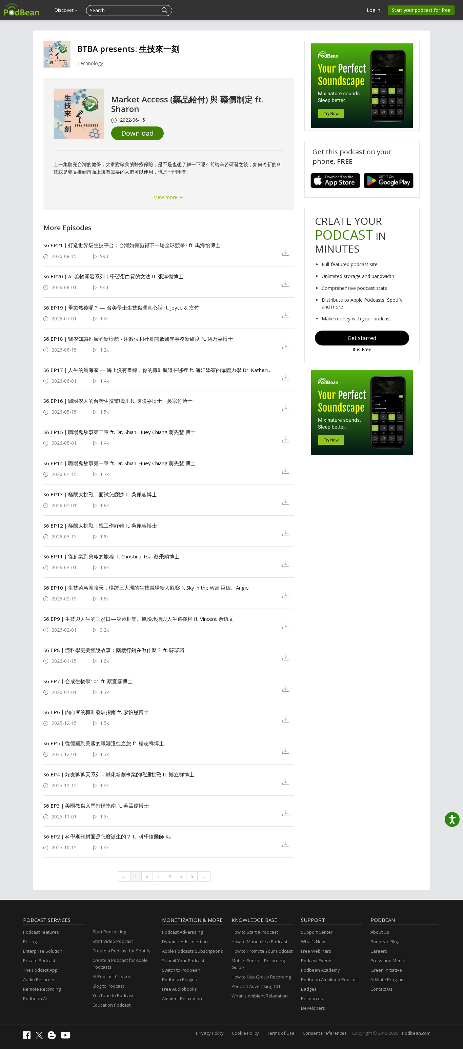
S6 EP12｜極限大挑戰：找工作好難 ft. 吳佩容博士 (100, 525)
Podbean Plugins (179, 979)
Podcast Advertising (182, 932)
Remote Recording (42, 989)
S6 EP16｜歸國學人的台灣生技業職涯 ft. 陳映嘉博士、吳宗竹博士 (118, 401)
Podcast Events (317, 960)
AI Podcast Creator (111, 976)
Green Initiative (386, 970)
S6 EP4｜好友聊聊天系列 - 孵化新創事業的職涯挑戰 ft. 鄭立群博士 (118, 774)
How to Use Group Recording (261, 977)
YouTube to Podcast (113, 995)
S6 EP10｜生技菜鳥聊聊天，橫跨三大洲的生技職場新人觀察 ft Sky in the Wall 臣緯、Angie (146, 588)
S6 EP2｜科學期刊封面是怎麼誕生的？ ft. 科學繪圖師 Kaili (109, 836)
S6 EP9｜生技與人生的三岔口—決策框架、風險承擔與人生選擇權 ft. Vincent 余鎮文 (138, 619)
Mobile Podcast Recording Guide (258, 963)
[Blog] (53, 1037)
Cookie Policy (245, 1033)
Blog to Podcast (108, 986)
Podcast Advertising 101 (256, 986)
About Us (379, 932)
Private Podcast (39, 960)
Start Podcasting (109, 932)
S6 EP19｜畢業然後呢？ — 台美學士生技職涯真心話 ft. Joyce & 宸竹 (121, 307)
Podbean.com (416, 1033)
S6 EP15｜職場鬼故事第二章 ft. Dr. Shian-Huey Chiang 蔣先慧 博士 (119, 432)
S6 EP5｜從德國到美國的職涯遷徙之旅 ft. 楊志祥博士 (103, 743)
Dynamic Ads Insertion (185, 941)
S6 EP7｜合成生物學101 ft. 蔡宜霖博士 (88, 681)
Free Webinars (316, 951)
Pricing (30, 941)
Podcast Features (41, 932)
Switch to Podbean (181, 970)
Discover (64, 10)
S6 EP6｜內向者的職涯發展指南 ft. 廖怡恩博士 (96, 712)
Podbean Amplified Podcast (329, 979)
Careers (378, 951)
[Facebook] (28, 1037)
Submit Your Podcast (183, 960)
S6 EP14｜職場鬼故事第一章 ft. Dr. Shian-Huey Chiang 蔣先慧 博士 (119, 463)
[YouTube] (67, 1036)
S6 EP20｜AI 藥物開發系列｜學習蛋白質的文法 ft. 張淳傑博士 (113, 276)
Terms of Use (281, 1033)
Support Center (317, 932)
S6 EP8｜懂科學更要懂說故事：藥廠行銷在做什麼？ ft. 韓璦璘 (113, 650)
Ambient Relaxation (182, 998)
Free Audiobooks (179, 989)
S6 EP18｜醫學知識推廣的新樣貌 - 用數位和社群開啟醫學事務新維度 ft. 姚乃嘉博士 (138, 339)
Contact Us (381, 989)
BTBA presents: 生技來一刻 (128, 48)
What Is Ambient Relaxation (260, 996)
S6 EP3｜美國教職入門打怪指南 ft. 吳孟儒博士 (96, 806)
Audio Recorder (39, 979)
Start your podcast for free (421, 10)
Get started (362, 338)
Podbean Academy (320, 970)
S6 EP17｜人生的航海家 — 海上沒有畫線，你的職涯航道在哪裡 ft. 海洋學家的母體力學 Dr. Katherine (157, 370)
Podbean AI (35, 998)
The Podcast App (40, 970)
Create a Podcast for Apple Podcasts (120, 963)
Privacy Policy (210, 1033)
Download (137, 133)
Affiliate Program (387, 979)
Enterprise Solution (42, 951)
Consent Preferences (325, 1033)
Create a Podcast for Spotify (121, 951)
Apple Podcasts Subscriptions (192, 951)
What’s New (313, 941)
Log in (373, 10)
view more (166, 197)
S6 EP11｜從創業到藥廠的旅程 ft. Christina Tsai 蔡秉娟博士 (111, 556)
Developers (313, 1008)
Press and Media (387, 960)
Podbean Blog (384, 941)
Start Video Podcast (113, 941)
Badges (309, 989)
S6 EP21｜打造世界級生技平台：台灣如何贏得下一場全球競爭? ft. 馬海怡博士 (131, 245)
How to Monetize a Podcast (259, 941)
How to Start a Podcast (255, 932)
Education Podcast (111, 1005)
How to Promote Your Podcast (262, 951)
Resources (312, 998)
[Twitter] (41, 1036)
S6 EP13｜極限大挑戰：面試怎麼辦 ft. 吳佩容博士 (100, 494)
